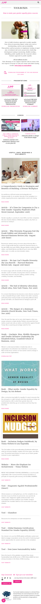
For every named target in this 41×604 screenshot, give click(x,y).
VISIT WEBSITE (5, 480)
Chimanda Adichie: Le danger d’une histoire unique (30, 135)
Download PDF (6, 356)
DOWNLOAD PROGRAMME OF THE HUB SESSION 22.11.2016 (23, 73)
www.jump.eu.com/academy (23, 65)
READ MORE (5, 202)
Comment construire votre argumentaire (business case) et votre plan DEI (10, 138)
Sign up (17, 581)
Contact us (6, 583)
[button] (10, 125)
